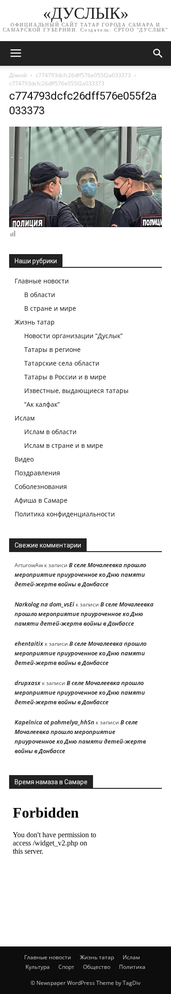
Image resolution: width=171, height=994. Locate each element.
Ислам (25, 418)
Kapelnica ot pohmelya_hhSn (54, 722)
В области (39, 294)
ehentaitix (29, 643)
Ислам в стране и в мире (63, 445)
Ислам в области (50, 431)
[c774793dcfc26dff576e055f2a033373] (85, 225)
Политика (132, 967)
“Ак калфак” (42, 404)
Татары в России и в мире (65, 376)
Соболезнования (41, 486)
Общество (96, 967)
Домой (18, 75)
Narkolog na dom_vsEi (44, 604)
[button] (158, 53)
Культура (38, 967)
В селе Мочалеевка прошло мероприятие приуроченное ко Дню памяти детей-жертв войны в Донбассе (80, 574)
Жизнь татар (35, 322)
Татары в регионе (52, 349)
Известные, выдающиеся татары (76, 390)
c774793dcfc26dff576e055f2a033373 (83, 75)
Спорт (66, 967)
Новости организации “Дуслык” (73, 335)
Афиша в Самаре (41, 500)
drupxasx (28, 683)
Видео (24, 459)
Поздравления (37, 472)
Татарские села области (61, 363)
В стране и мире (50, 308)
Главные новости (42, 280)
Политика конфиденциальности (65, 514)
